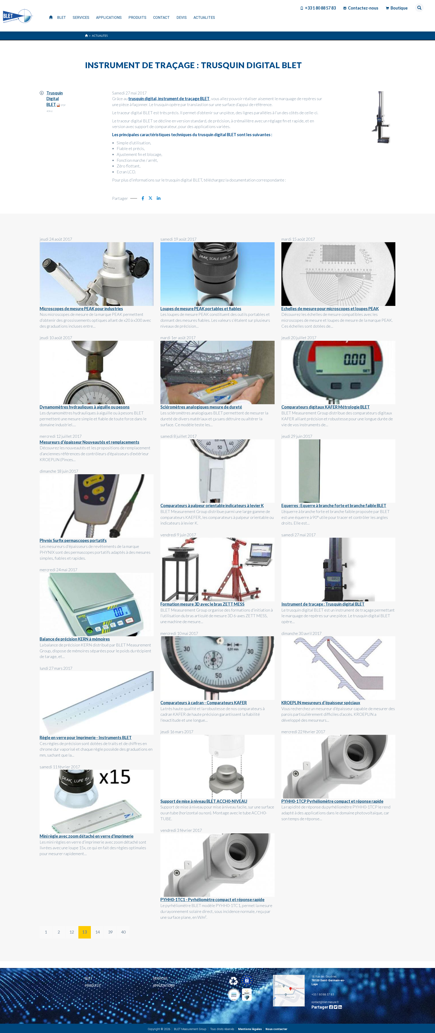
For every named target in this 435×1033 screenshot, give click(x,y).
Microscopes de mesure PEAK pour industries (81, 308)
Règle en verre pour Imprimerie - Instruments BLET (86, 737)
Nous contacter (277, 1029)
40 (123, 931)
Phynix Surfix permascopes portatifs (73, 540)
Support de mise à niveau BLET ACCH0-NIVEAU (203, 801)
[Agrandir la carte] (288, 990)
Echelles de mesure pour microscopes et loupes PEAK (330, 308)
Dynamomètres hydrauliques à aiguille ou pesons (85, 406)
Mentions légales (250, 1029)
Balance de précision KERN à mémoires (75, 638)
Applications (163, 985)
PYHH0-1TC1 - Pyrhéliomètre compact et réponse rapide (212, 899)
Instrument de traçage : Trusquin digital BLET (323, 604)
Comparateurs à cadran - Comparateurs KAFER (203, 702)
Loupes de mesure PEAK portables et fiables (200, 308)
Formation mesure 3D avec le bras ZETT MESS (202, 604)
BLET (89, 978)
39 (110, 931)
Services (160, 978)
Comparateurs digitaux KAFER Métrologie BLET (325, 406)
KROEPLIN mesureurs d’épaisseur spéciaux (320, 702)
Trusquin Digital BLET (54, 98)
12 (71, 931)
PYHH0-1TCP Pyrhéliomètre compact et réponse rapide (332, 801)
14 (97, 931)
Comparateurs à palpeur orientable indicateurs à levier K (212, 505)
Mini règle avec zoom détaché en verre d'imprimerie (86, 836)
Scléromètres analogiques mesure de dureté (201, 406)
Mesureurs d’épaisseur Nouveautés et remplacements (89, 442)
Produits (92, 985)
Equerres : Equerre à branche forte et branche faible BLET (333, 505)
